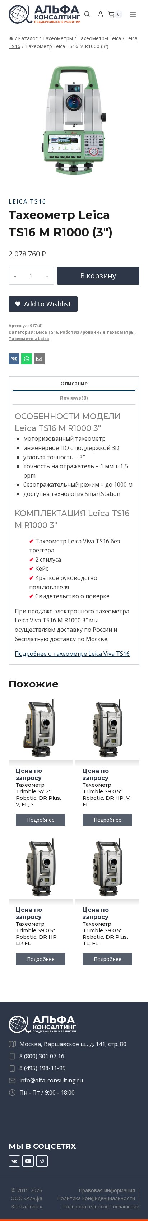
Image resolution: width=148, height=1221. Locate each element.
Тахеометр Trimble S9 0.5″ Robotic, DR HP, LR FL (37, 934)
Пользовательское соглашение (100, 1206)
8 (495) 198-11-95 (42, 1068)
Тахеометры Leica (29, 338)
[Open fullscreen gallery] (132, 178)
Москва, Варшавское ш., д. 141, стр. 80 (72, 1044)
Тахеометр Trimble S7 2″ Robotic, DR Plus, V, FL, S (38, 795)
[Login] (100, 14)
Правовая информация (107, 1190)
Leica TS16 (27, 201)
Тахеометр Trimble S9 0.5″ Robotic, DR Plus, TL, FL (105, 934)
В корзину (98, 275)
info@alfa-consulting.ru (51, 1080)
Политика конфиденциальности (96, 1198)
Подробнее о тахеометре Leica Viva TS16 (72, 654)
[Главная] (11, 38)
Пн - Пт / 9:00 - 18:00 (47, 1092)
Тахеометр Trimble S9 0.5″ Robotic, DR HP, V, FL (106, 795)
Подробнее (41, 819)
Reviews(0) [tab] (74, 397)
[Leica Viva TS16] (74, 120)
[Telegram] (42, 1161)
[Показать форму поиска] (86, 14)
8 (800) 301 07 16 (41, 1056)
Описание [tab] (74, 383)
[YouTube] (28, 1161)
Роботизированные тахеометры (97, 332)
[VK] (14, 1161)
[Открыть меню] (132, 14)
